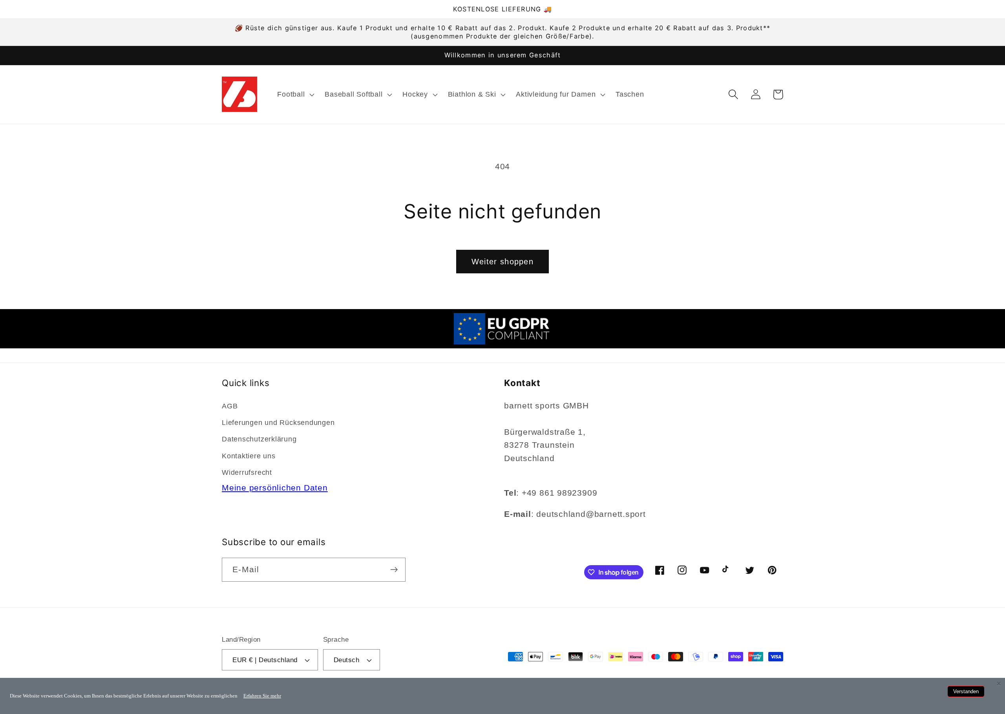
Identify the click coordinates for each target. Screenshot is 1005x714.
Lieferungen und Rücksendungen (278, 423)
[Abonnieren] (394, 570)
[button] (295, 94)
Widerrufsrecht (247, 472)
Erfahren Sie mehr (262, 696)
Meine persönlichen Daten (275, 487)
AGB (230, 406)
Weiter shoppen (502, 261)
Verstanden (966, 691)
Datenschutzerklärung (259, 439)
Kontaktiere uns (249, 456)
